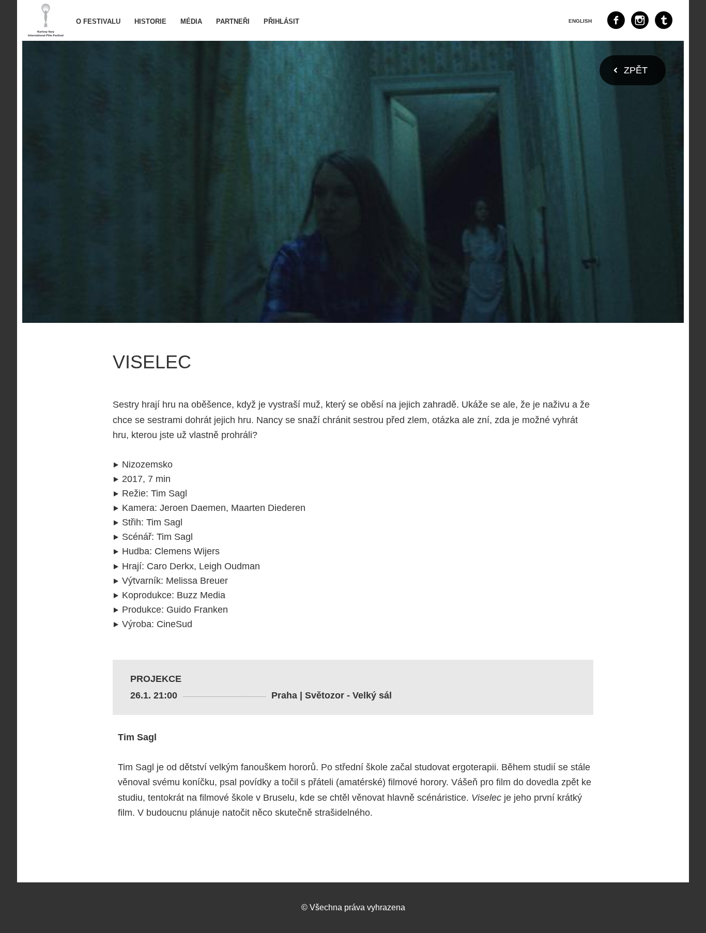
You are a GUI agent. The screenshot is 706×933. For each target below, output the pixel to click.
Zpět (636, 70)
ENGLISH (580, 21)
